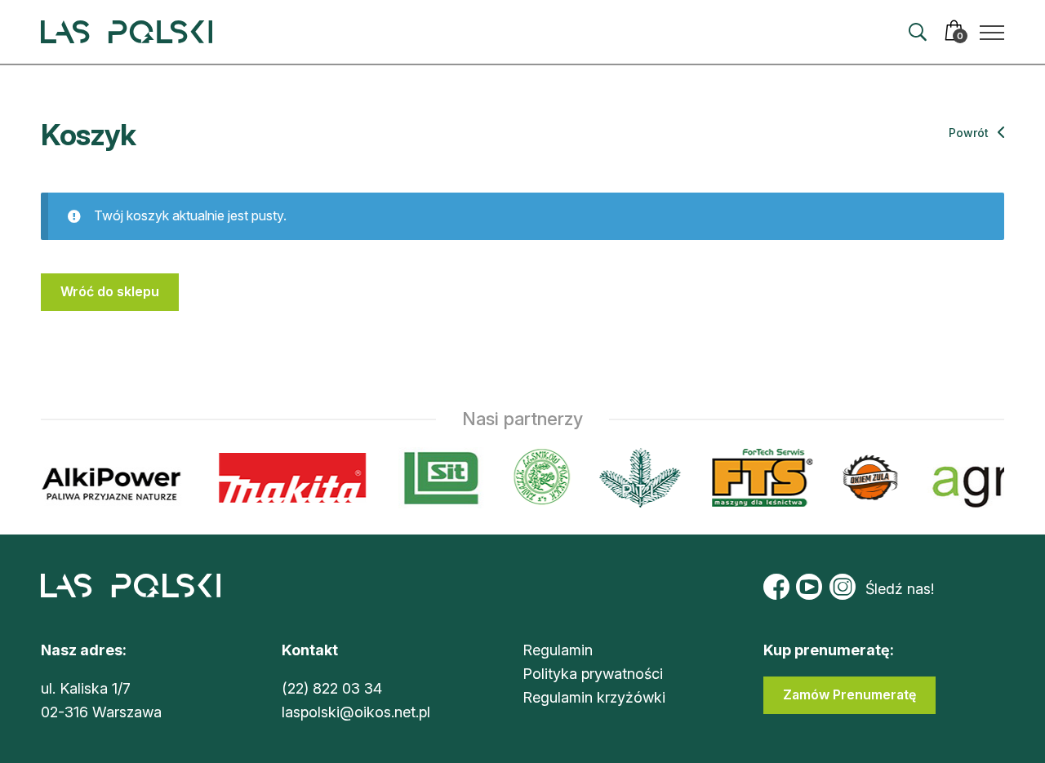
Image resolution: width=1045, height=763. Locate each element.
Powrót (970, 133)
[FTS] (757, 477)
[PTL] (636, 477)
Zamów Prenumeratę (849, 694)
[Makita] (289, 477)
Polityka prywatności (592, 673)
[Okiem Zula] (867, 478)
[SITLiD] (438, 477)
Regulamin (557, 650)
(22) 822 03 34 (332, 688)
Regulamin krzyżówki (593, 697)
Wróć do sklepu (109, 291)
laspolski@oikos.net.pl (356, 712)
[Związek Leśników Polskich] (538, 477)
